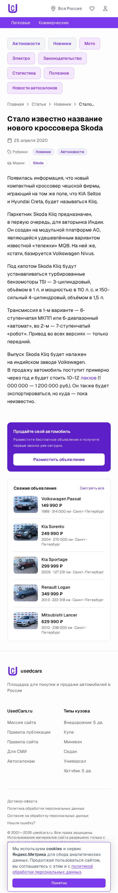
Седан (70, 751)
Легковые (20, 22)
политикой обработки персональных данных (52, 869)
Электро (21, 58)
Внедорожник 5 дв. (83, 722)
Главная (15, 104)
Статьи (39, 104)
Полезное (59, 73)
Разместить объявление (59, 459)
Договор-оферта (22, 801)
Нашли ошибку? (21, 823)
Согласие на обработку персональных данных (48, 815)
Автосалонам (21, 761)
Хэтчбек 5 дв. (78, 770)
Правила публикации (29, 732)
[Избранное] (92, 8)
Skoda (38, 163)
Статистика (24, 73)
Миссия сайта (21, 722)
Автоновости (26, 43)
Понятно (59, 883)
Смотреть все (92, 488)
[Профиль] (105, 8)
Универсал (75, 761)
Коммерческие (54, 22)
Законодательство (62, 58)
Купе (69, 732)
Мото (89, 43)
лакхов (88, 378)
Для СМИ (17, 751)
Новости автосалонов (34, 88)
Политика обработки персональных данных (45, 808)
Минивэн (73, 741)
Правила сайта (22, 741)
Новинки (62, 43)
